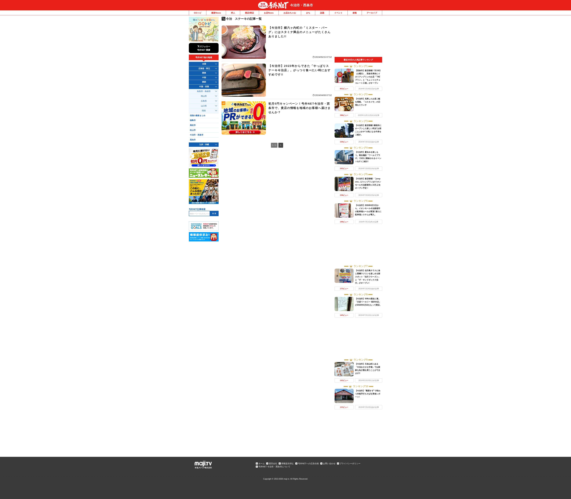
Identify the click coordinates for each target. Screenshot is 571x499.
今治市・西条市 (301, 5)
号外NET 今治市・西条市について (274, 466)
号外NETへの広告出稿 (308, 463)
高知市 (193, 140)
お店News (269, 13)
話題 (322, 13)
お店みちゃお (290, 13)
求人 (233, 13)
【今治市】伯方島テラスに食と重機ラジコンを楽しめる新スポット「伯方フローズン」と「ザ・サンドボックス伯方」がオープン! (367, 276)
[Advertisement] (358, 36)
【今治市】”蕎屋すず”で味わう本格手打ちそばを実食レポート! (367, 394)
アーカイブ (372, 13)
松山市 (193, 130)
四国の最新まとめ (197, 116)
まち (308, 13)
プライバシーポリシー (350, 463)
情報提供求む (287, 463)
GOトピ (197, 13)
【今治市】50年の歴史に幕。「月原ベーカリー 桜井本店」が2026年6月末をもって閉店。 (368, 302)
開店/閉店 (249, 13)
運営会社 (273, 463)
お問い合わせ (329, 463)
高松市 (193, 125)
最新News (216, 13)
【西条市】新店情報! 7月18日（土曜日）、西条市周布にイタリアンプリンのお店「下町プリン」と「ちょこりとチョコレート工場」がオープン (368, 76)
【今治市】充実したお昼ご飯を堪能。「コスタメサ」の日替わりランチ (367, 102)
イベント (338, 13)
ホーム (261, 463)
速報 (355, 13)
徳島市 (193, 120)
